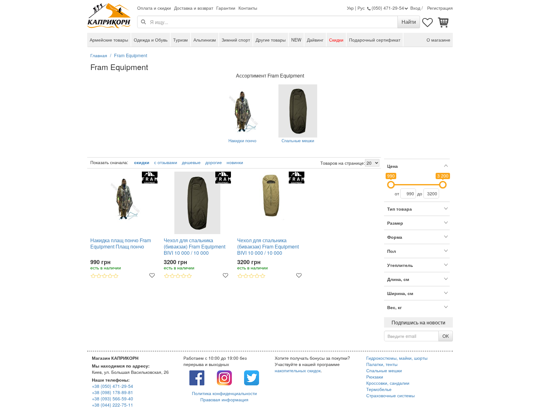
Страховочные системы (390, 395)
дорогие (213, 162)
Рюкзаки (374, 376)
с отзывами (165, 162)
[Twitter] (251, 377)
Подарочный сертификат (374, 40)
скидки (141, 162)
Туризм (180, 40)
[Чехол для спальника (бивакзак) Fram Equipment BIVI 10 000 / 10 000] (197, 203)
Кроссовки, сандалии (387, 383)
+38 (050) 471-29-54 (112, 386)
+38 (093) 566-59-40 (112, 398)
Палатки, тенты (382, 364)
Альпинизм (204, 40)
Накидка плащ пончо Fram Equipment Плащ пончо (120, 243)
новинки (235, 162)
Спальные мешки (298, 140)
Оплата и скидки (154, 8)
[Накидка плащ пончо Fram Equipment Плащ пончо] (124, 198)
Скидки (336, 40)
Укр (350, 8)
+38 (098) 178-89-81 (112, 392)
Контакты (247, 8)
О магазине (438, 40)
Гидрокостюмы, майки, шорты (397, 358)
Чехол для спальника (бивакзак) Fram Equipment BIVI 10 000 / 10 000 (194, 246)
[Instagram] (224, 377)
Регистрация (440, 8)
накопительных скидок (298, 370)
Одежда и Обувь (151, 40)
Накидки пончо (242, 140)
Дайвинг (315, 40)
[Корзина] (443, 22)
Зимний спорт (236, 40)
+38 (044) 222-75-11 (112, 405)
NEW (296, 40)
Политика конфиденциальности (224, 393)
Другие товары (271, 40)
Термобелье (379, 389)
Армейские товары (109, 40)
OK (445, 336)
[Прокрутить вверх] (521, 392)
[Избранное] (428, 22)
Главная (98, 55)
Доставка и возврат (193, 8)
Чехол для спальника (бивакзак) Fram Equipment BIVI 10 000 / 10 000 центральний (268, 246)
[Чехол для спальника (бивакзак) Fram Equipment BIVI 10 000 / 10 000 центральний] (270, 196)
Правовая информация (224, 399)
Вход (415, 8)
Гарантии (225, 8)
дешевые (191, 162)
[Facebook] (196, 377)
